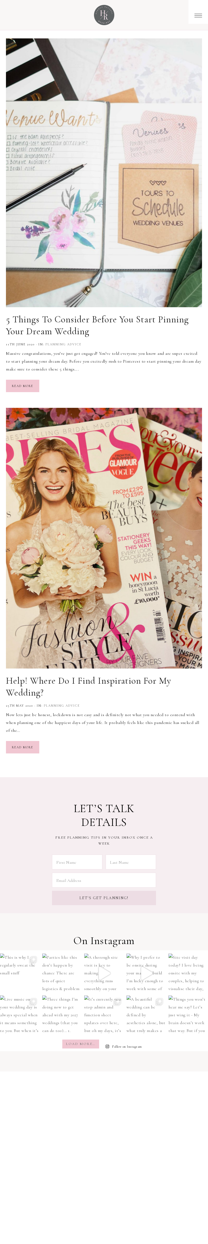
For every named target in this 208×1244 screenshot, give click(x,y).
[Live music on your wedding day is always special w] (20, 1015)
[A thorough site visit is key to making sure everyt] (104, 973)
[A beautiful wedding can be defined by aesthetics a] (146, 1015)
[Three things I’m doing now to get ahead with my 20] (62, 1015)
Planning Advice (64, 344)
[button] (198, 12)
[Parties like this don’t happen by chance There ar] (62, 973)
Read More (22, 386)
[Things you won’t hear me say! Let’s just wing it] (188, 1015)
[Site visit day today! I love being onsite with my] (188, 973)
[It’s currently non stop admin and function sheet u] (104, 1015)
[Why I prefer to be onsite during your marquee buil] (146, 973)
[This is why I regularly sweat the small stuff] (20, 973)
